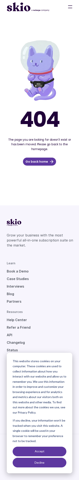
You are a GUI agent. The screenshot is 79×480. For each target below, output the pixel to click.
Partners (14, 301)
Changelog (16, 342)
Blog (10, 294)
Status (12, 350)
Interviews (15, 286)
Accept (39, 451)
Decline (39, 462)
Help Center (17, 320)
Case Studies (18, 279)
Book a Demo (18, 271)
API (9, 335)
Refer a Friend (19, 327)
